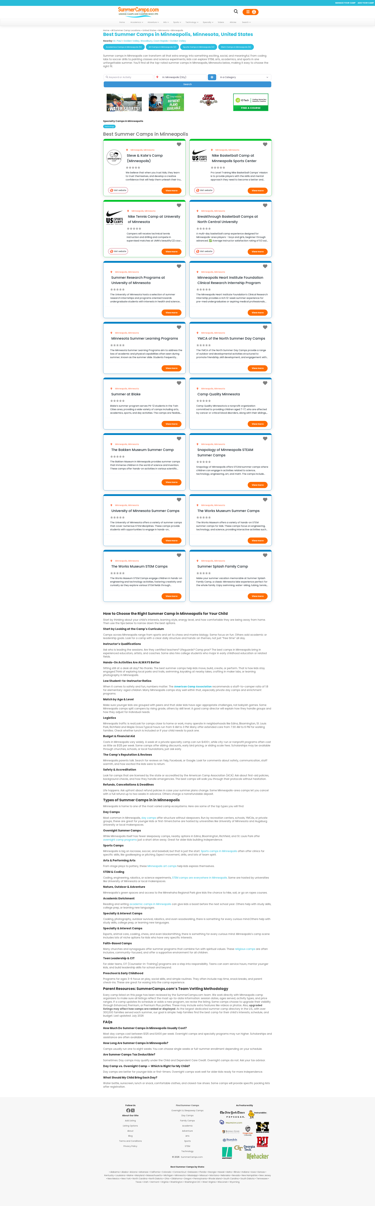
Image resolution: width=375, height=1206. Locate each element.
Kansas (261, 1171)
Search (191, 84)
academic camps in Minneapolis (150, 904)
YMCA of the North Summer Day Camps (231, 338)
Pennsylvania (200, 1178)
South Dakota (247, 1178)
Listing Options (130, 1125)
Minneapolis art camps (162, 866)
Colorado (166, 1171)
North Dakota (156, 1178)
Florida (203, 1171)
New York (126, 1178)
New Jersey (265, 1175)
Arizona (133, 1171)
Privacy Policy (130, 1146)
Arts (187, 1135)
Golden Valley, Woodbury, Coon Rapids (145, 41)
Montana (214, 1175)
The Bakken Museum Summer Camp (142, 449)
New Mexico (114, 1178)
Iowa (253, 1171)
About (130, 1130)
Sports (187, 1141)
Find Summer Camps (187, 1105)
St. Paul (117, 41)
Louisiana (120, 1175)
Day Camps (187, 1115)
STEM (187, 1146)
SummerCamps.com (192, 1157)
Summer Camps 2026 (138, 12)
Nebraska (225, 1175)
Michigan (168, 1175)
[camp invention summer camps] (166, 110)
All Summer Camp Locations (125, 30)
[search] (236, 12)
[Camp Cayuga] (208, 105)
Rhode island (215, 1178)
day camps (148, 818)
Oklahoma (176, 1178)
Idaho (229, 1171)
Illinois (237, 1171)
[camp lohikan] (124, 110)
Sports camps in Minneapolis (219, 851)
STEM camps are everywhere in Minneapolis (199, 877)
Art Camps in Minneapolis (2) (162, 46)
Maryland (139, 1175)
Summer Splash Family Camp (222, 566)
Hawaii (221, 1171)
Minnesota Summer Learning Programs (144, 338)
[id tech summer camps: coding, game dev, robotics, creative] (250, 110)
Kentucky (109, 1175)
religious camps (245, 949)
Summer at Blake (126, 394)
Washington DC (193, 1181)
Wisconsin (223, 1181)
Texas (138, 1181)
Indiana (245, 1171)
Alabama (115, 1171)
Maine (130, 1175)
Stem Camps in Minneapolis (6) (236, 46)
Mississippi (193, 1175)
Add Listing (130, 1120)
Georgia (212, 1171)
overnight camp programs (120, 839)
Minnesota (163, 30)
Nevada (236, 1175)
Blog (130, 1135)
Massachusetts (154, 1175)
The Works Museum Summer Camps (228, 510)
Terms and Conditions (130, 1141)
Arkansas (143, 1171)
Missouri (204, 1175)
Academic (187, 1125)
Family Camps (187, 1120)
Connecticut (179, 1171)
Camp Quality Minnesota (218, 394)
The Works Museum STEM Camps (139, 566)
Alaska (124, 1171)
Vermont (154, 1181)
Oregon (188, 1178)
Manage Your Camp (345, 3)
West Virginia (209, 1181)
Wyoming (235, 1181)
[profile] (251, 12)
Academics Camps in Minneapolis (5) (124, 46)
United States (149, 30)
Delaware (193, 1171)
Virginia (164, 1181)
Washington (176, 1181)
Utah (145, 1181)
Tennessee (262, 1178)
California (155, 1171)
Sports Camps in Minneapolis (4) (198, 46)
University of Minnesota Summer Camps (145, 510)
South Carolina (231, 1178)
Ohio (167, 1178)
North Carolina (140, 1178)
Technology (109, 126)
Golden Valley (178, 41)
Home (106, 30)
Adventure (187, 1130)
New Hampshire (250, 1175)
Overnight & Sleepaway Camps (187, 1110)
